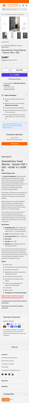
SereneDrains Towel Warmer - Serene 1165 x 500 (14, 14)
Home (3, 14)
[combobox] (14, 9)
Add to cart (19, 70)
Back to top (14, 347)
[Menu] (26, 5)
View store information (9, 89)
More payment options (15, 79)
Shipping (4, 60)
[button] (23, 5)
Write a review (14, 143)
